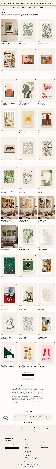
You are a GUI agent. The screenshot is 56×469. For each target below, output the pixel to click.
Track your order (43, 441)
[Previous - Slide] (12, 417)
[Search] (50, 3)
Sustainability (27, 444)
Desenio (2, 9)
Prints (17, 3)
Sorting (41, 7)
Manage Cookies (43, 448)
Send (12, 447)
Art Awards (27, 453)
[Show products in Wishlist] (52, 3)
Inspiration (47, 3)
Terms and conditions (44, 442)
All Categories (15, 7)
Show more (28, 375)
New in (14, 3)
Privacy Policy (43, 445)
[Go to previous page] (23, 379)
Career (26, 442)
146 (31, 379)
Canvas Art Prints (23, 3)
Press (26, 439)
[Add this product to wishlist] (17, 20)
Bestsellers (10, 3)
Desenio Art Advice (43, 438)
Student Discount (27, 449)
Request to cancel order (44, 447)
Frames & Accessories (31, 3)
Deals (37, 3)
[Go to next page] (33, 379)
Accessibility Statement (28, 445)
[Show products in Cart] (54, 3)
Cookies (42, 444)
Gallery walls (41, 3)
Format (29, 7)
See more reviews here (28, 422)
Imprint (26, 441)
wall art (22, 398)
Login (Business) (27, 455)
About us (26, 438)
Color (23, 7)
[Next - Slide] (53, 417)
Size (34, 7)
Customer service (43, 439)
